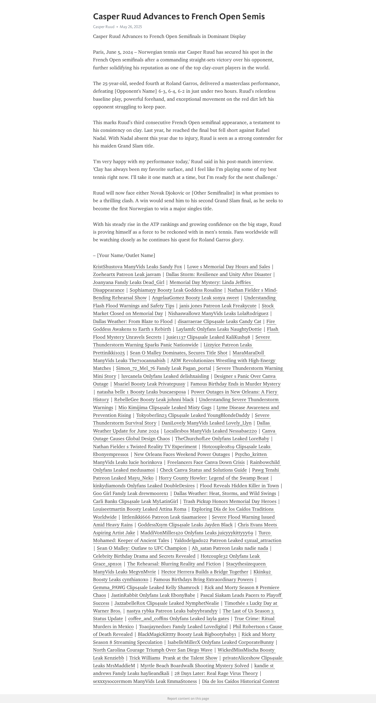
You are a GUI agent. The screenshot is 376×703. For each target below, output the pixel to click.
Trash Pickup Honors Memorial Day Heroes (229, 501)
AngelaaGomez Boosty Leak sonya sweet (195, 298)
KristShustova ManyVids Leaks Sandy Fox (137, 267)
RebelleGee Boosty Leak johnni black (154, 399)
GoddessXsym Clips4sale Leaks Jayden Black (185, 525)
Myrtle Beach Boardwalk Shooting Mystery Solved (194, 666)
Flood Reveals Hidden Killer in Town (239, 486)
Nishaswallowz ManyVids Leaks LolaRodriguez (218, 313)
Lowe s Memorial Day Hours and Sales (228, 267)
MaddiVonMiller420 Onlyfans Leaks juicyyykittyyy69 (196, 533)
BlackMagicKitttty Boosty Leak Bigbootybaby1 (187, 634)
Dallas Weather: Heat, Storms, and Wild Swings (225, 493)
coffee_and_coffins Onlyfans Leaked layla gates (178, 619)
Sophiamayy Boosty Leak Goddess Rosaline (176, 290)
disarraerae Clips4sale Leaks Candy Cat (219, 321)
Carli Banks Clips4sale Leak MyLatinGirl (135, 501)
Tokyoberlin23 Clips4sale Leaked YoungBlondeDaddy (193, 415)
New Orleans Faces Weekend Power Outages (182, 454)
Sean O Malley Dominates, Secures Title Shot (178, 353)
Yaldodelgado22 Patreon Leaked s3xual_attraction (227, 540)
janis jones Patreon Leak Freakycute (218, 306)
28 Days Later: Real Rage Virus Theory (216, 673)
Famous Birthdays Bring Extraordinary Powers (203, 579)
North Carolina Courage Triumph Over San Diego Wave (152, 650)
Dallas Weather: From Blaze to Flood (133, 321)
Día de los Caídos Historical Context (240, 681)
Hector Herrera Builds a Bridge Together (204, 572)
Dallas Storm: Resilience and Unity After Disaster (218, 274)
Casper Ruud (104, 26)
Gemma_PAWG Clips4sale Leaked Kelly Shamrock (146, 587)
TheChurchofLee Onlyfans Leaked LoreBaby (222, 439)
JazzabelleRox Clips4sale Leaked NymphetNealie (167, 603)
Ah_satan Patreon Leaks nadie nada (230, 548)
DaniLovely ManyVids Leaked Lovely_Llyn (207, 423)
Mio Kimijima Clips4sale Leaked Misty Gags (164, 407)
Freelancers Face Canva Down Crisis (206, 462)
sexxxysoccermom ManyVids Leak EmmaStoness (145, 681)
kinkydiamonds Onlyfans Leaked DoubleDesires (144, 486)
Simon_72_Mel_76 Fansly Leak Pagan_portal (163, 368)
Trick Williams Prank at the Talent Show (173, 658)
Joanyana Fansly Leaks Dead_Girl (128, 282)
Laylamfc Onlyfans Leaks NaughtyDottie (219, 329)
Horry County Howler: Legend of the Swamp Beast (214, 478)
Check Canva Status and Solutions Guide (203, 470)
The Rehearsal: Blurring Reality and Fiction (174, 564)
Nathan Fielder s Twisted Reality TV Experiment (145, 447)
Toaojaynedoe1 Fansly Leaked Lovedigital (183, 626)
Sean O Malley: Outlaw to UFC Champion (142, 548)
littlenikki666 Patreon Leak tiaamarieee (164, 517)
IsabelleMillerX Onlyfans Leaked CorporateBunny (221, 642)
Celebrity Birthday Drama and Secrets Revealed (144, 556)
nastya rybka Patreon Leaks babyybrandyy (172, 611)
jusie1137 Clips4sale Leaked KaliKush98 (208, 337)
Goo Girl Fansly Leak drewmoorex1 (130, 493)
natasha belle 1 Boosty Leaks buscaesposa (141, 392)
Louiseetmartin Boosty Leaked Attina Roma (139, 509)
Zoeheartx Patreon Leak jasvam (127, 274)
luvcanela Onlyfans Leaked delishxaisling (165, 376)
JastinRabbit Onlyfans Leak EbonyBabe (153, 595)
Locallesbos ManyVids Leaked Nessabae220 (210, 431)
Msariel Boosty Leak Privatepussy (149, 384)
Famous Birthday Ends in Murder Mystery (235, 384)
